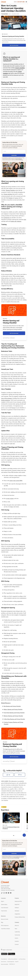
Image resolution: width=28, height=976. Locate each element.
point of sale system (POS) (16, 480)
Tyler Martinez (4, 14)
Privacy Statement (4, 959)
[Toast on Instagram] (4, 893)
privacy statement (18, 158)
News (16, 928)
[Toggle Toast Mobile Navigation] (26, 1)
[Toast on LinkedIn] (8, 893)
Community (17, 935)
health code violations (16, 221)
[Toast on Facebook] (6, 893)
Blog (2, 922)
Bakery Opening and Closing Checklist (13, 709)
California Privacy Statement (12, 959)
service (16, 198)
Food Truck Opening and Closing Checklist (14, 712)
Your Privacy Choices (21, 959)
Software (17, 907)
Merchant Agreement (10, 961)
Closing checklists (8, 194)
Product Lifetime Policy (20, 917)
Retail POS (17, 904)
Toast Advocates (4, 907)
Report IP (16, 961)
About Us (17, 925)
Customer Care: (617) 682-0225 (7, 890)
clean (25, 219)
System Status (4, 904)
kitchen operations (5, 400)
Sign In (2, 901)
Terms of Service (3, 961)
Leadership (17, 931)
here (22, 159)
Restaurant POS (18, 901)
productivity (7, 217)
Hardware (17, 910)
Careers (16, 938)
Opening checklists (20, 67)
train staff (20, 112)
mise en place (10, 498)
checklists (22, 107)
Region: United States (7, 949)
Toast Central (4, 910)
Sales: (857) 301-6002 (5, 888)
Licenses (17, 944)
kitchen (10, 198)
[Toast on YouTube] (10, 893)
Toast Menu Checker (5, 928)
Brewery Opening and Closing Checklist (13, 716)
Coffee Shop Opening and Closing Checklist (14, 719)
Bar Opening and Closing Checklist (12, 706)
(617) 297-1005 (19, 1)
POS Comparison (5, 925)
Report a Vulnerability (4, 964)
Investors (17, 941)
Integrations (17, 914)
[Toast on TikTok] (2, 893)
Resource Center (4, 919)
